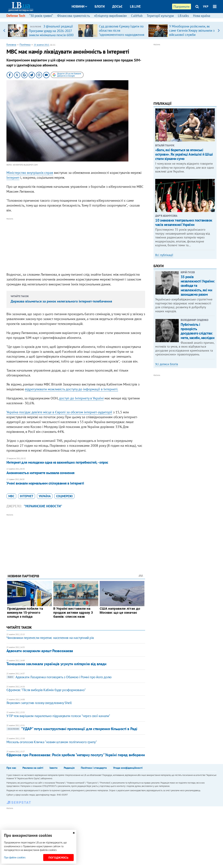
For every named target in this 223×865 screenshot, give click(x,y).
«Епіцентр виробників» (110, 16)
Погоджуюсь (58, 857)
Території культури (160, 16)
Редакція (69, 767)
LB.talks (183, 16)
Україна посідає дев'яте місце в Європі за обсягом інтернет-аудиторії (59, 412)
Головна (11, 44)
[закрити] (74, 833)
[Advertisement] (75, 245)
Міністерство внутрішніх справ (29, 172)
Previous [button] (4, 30)
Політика (25, 44)
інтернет (26, 496)
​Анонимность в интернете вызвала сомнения (40, 472)
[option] (41, 30)
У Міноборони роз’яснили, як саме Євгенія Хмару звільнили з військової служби (191, 30)
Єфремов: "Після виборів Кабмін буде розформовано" (46, 690)
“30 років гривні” (41, 16)
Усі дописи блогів (166, 364)
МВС (11, 496)
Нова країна (201, 16)
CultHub (137, 16)
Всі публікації (164, 255)
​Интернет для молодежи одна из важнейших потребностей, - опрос (57, 462)
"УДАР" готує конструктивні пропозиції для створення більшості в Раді (72, 728)
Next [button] (219, 30)
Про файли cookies (14, 857)
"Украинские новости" (43, 506)
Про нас (11, 767)
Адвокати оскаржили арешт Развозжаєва (39, 650)
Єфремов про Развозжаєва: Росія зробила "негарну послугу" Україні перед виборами (75, 754)
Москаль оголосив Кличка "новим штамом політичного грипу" (51, 742)
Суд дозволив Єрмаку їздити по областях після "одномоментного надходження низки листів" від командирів (121, 32)
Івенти (53, 767)
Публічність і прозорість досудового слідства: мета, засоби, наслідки (197, 331)
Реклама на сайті (32, 767)
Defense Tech (15, 16)
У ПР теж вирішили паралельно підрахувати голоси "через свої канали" (58, 716)
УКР (205, 6)
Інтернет (12, 177)
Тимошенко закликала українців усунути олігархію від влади (56, 663)
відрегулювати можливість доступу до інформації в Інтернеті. (71, 389)
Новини (78, 6)
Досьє (117, 6)
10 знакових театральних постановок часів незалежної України (183, 222)
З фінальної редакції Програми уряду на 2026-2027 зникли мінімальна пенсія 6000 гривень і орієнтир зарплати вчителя (51, 34)
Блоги (100, 6)
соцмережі (64, 496)
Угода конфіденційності (128, 767)
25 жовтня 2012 (41, 44)
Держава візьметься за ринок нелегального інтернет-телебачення (61, 301)
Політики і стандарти (94, 767)
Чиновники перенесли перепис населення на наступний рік (50, 637)
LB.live (135, 6)
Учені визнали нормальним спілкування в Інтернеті (45, 483)
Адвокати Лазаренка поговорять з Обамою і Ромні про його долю (60, 677)
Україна (45, 496)
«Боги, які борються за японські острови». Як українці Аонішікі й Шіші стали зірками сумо (184, 154)
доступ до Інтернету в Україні (81, 398)
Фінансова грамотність (73, 16)
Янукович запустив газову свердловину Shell (39, 703)
